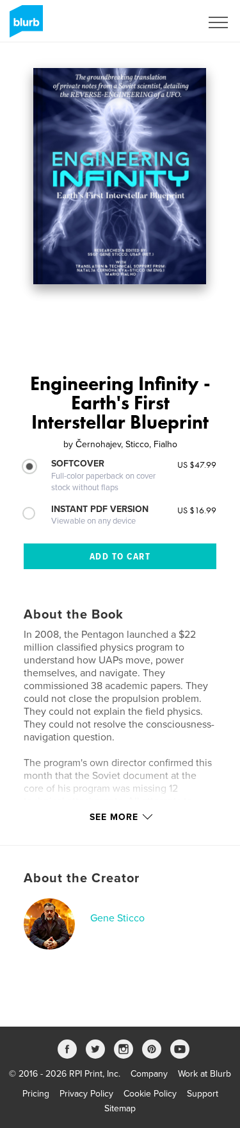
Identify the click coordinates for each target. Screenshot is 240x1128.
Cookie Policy (150, 1093)
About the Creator (82, 878)
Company (149, 1073)
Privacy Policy (86, 1093)
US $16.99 (196, 510)
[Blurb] (24, 26)
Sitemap (120, 1108)
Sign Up (168, 22)
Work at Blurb (204, 1073)
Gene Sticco (117, 918)
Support (202, 1093)
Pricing (35, 1093)
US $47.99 (196, 464)
